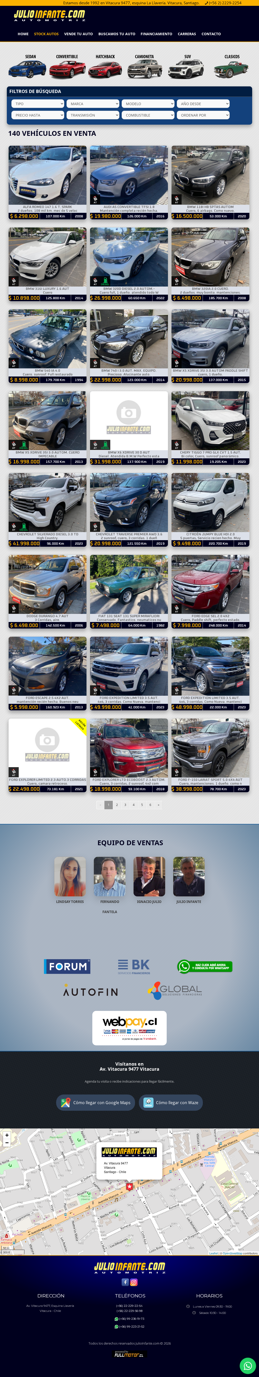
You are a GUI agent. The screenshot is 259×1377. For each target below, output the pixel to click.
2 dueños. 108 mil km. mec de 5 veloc (47, 211)
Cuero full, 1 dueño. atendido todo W (129, 292)
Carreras (187, 33)
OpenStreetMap (232, 1253)
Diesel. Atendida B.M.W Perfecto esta (129, 456)
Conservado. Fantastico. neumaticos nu (129, 620)
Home (23, 33)
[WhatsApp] (248, 1366)
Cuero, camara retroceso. (47, 783)
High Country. (47, 538)
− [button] (7, 1143)
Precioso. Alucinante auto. (129, 374)
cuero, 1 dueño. (210, 374)
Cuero (47, 292)
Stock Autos (46, 33)
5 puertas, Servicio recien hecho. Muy (210, 538)
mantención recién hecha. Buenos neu (47, 702)
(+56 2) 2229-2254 (164, 2)
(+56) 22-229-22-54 (129, 1306)
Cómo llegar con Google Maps (102, 1102)
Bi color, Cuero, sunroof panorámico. (210, 456)
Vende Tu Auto (78, 33)
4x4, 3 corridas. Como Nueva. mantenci (129, 702)
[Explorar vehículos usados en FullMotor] (129, 1353)
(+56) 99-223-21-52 (131, 1326)
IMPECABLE (47, 456)
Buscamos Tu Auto (116, 33)
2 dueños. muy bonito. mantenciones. (210, 292)
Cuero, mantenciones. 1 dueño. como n (210, 783)
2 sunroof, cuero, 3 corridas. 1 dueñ (129, 538)
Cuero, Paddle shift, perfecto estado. (210, 620)
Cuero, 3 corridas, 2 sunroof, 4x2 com (129, 783)
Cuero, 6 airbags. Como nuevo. (210, 211)
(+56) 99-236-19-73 (131, 1319)
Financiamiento (156, 33)
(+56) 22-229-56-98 (129, 1311)
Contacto (211, 33)
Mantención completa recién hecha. (129, 211)
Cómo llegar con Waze (177, 1102)
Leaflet (213, 1253)
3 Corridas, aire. (47, 620)
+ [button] (7, 1135)
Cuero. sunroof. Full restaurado (48, 374)
